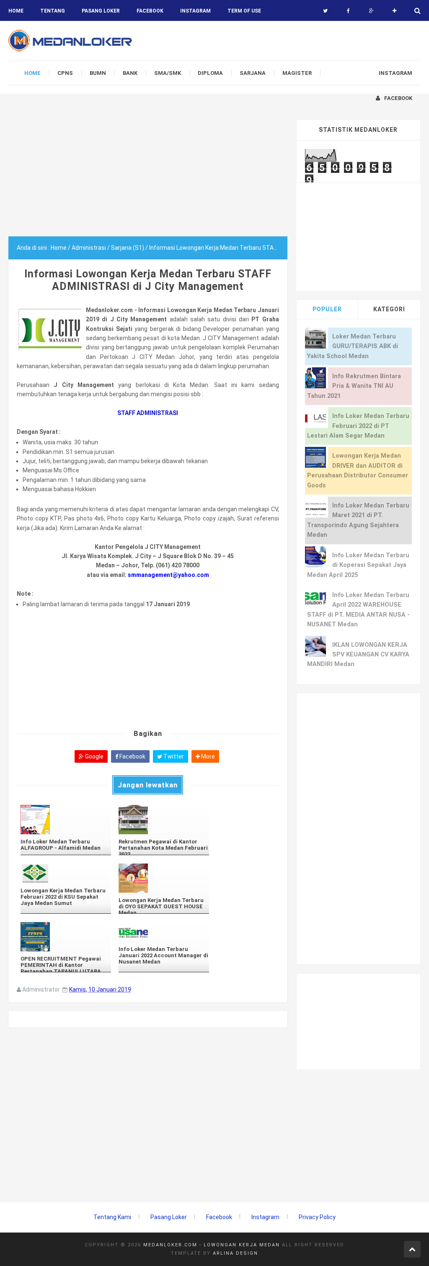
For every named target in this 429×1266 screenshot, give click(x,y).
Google (93, 756)
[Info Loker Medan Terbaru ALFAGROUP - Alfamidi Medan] (66, 819)
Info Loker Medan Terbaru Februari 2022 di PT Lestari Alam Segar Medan (358, 426)
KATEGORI (389, 309)
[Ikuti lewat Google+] (371, 10)
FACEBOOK (150, 11)
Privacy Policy (317, 1217)
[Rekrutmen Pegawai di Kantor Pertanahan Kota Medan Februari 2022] (164, 819)
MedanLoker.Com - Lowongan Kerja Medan (211, 1245)
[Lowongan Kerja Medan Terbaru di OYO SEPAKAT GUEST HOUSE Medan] (164, 878)
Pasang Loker (101, 11)
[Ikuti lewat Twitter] (325, 10)
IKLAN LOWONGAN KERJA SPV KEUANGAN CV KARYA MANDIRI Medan (358, 654)
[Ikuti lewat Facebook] (348, 10)
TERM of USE (244, 11)
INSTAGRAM (195, 11)
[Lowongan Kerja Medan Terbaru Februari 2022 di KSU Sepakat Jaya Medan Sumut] (66, 873)
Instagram (265, 1217)
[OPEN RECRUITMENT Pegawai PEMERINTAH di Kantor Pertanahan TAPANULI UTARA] (66, 936)
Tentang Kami (112, 1217)
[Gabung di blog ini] (394, 10)
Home (15, 11)
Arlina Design (235, 1253)
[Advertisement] (147, 177)
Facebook (131, 756)
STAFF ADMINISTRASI (147, 413)
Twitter (173, 756)
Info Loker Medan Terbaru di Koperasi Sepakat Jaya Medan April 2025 (358, 565)
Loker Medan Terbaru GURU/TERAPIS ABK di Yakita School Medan (352, 346)
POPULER (327, 309)
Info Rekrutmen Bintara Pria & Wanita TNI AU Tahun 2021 (354, 386)
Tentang (52, 11)
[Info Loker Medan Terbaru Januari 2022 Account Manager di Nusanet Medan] (164, 932)
